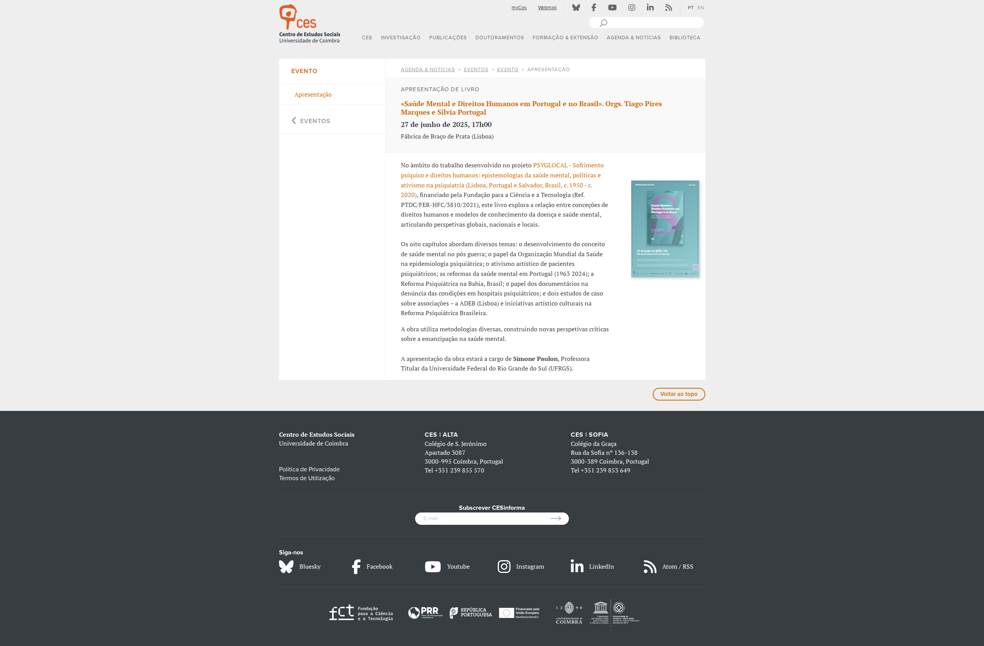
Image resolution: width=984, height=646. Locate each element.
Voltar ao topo (679, 394)
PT (691, 7)
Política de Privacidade (309, 469)
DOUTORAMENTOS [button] (499, 38)
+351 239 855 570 (459, 470)
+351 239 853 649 (605, 470)
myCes (519, 8)
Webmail (547, 8)
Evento (508, 70)
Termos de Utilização (307, 478)
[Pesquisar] (603, 22)
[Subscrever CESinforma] (560, 518)
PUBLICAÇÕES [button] (448, 38)
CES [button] (367, 38)
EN (701, 7)
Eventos (476, 70)
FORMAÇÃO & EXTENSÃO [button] (565, 38)
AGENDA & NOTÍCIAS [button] (634, 38)
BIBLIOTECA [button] (685, 38)
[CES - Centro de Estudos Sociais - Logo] (310, 23)
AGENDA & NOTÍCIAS (428, 70)
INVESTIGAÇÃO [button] (401, 38)
